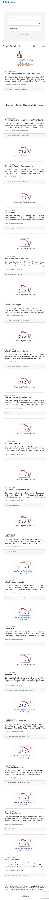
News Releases (23, 886)
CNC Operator (11, 536)
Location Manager (13, 305)
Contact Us (10, 889)
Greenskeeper (11, 212)
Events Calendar (35, 886)
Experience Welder (13, 813)
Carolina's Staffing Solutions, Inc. (14, 177)
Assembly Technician (14, 859)
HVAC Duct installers (14, 767)
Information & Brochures (22, 889)
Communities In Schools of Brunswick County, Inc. (19, 84)
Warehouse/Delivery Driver (16, 351)
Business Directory (11, 886)
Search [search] (25, 35)
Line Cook (9, 628)
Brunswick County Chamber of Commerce (16, 130)
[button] (29, 46)
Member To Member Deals (17, 887)
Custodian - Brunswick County (18, 490)
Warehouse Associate (14, 582)
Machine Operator (12, 443)
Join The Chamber (37, 889)
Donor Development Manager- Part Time (22, 74)
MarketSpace (31, 887)
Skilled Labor (10, 675)
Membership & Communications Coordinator (24, 120)
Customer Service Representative (19, 166)
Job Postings (40, 887)
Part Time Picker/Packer (15, 721)
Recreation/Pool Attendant (16, 259)
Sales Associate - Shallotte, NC (18, 397)
